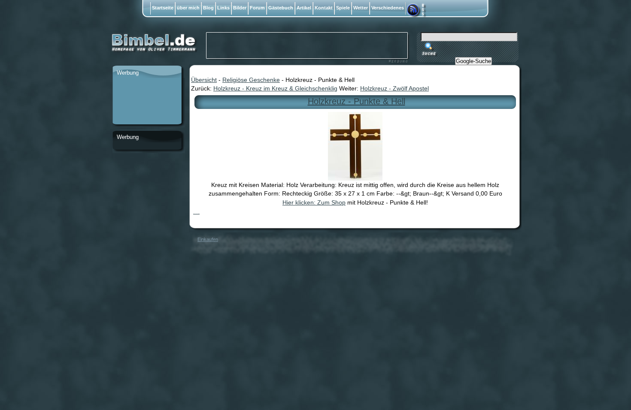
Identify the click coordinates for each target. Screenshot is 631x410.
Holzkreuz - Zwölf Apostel (394, 88)
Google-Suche (473, 61)
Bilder (240, 7)
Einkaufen (207, 239)
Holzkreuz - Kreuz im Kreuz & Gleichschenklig (275, 88)
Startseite (163, 7)
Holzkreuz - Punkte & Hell (356, 101)
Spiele (343, 7)
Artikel (303, 7)
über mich (188, 7)
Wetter (360, 7)
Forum (257, 7)
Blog (208, 7)
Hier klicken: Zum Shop (314, 202)
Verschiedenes (387, 7)
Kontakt (323, 7)
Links (223, 7)
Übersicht (204, 79)
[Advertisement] (146, 101)
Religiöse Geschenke (251, 79)
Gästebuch (280, 7)
